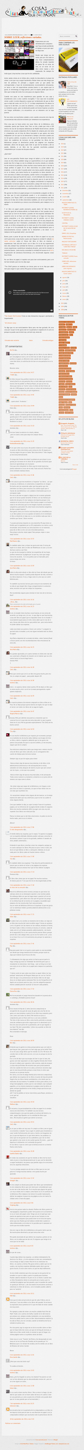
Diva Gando (13, 1357)
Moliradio (61, 392)
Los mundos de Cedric (64, 355)
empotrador (67, 407)
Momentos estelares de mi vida (66, 322)
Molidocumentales (63, 335)
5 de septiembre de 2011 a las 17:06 (22, 827)
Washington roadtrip (64, 348)
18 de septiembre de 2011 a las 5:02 (22, 1419)
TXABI (12, 375)
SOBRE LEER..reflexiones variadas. (23, 37)
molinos (12, 609)
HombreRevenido (15, 443)
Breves (60, 397)
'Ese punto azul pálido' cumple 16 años (67, 451)
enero (64, 299)
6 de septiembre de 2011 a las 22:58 (22, 1386)
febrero (64, 296)
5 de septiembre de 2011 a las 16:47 (22, 711)
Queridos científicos (64, 361)
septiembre (65, 200)
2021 (62, 156)
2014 (62, 178)
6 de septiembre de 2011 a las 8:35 (21, 1246)
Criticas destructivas (64, 337)
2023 (62, 150)
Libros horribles (63, 386)
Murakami (61, 405)
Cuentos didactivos (70, 384)
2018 (62, 166)
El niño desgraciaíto (16, 829)
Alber (12, 917)
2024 (62, 147)
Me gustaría (73, 363)
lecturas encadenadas (64, 394)
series (71, 410)
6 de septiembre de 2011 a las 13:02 (22, 1370)
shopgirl (12, 1180)
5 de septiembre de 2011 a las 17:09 (22, 856)
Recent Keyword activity (65, 368)
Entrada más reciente (12, 340)
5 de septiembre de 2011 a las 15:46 (22, 475)
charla (60, 407)
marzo (64, 293)
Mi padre (61, 350)
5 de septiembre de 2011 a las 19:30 (22, 1102)
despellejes (73, 348)
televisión (61, 412)
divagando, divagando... (68, 423)
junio (64, 284)
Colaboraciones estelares (65, 376)
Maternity (69, 327)
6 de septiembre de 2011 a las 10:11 (22, 1293)
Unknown (13, 1406)
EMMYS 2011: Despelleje (69, 233)
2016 (62, 172)
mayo (64, 287)
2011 (62, 188)
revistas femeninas (63, 410)
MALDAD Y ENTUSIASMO (69, 242)
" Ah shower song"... (10, 323)
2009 (62, 306)
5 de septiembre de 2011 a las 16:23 (22, 606)
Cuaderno (61, 384)
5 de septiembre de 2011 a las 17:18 (22, 885)
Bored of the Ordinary (67, 443)
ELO (51, 250)
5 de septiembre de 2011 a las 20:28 (22, 1151)
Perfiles (75, 327)
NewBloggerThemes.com (51, 1443)
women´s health (69, 412)
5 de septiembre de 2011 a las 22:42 (22, 1178)
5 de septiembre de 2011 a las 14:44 (22, 406)
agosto (64, 277)
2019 (62, 163)
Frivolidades (62, 327)
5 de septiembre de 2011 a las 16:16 (22, 600)
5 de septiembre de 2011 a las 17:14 (22, 872)
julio (63, 281)
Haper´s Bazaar (63, 402)
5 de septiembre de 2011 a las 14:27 (22, 372)
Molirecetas (62, 389)
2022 (62, 153)
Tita (11, 731)
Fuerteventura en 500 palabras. (67, 399)
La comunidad (62, 345)
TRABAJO (64, 253)
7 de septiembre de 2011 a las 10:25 (22, 1403)
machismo (73, 394)
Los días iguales (70, 371)
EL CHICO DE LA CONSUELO (65, 458)
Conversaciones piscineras (65, 379)
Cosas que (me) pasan (41, 1440)
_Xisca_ (12, 602)
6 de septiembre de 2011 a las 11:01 (22, 1355)
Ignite (70, 402)
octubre (64, 197)
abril (63, 290)
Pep (11, 946)
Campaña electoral (64, 363)
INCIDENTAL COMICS (67, 441)
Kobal (12, 1388)
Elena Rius (13, 991)
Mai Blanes (13, 541)
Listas (70, 386)
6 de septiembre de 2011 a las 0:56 (21, 1203)
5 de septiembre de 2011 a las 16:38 (22, 680)
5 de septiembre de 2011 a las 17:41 (22, 944)
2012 (62, 184)
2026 (62, 144)
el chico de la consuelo (17, 887)
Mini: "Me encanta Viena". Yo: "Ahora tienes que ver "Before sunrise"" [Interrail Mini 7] (69, 426)
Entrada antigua (48, 340)
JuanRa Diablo (14, 1153)
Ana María (13, 568)
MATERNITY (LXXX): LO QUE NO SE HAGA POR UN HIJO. (70, 228)
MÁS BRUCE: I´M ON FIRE (69, 250)
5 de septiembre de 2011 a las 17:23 (22, 914)
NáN (11, 1296)
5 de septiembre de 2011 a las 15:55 (22, 539)
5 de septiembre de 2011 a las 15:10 (22, 426)
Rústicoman (62, 381)
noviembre (65, 193)
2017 (62, 169)
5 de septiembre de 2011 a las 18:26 (22, 1002)
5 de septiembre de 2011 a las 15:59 (22, 566)
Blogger (74, 469)
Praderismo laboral (64, 374)
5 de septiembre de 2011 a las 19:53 (22, 1122)
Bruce (71, 335)
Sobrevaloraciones (71, 389)
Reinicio (63, 461)
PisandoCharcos (63, 366)
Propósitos (69, 381)
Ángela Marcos (15, 714)
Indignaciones (62, 330)
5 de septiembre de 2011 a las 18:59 (22, 1040)
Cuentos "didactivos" (64, 342)
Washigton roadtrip (70, 405)
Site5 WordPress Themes (27, 1443)
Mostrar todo (75, 464)
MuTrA (12, 350)
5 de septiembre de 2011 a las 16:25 (22, 647)
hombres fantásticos (70, 350)
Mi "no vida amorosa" (64, 358)
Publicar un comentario (12, 1423)
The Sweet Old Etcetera (13, 316)
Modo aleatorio (71, 330)
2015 (62, 175)
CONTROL (65, 223)
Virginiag (13, 1205)
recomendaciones (63, 332)
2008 (62, 310)
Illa (11, 859)
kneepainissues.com (64, 1443)
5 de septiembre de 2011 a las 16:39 (22, 696)
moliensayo (62, 371)
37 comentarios (37, 35)
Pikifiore (12, 1104)
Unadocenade (62, 340)
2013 (62, 181)
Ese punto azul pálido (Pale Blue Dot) (67, 448)
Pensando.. (62, 324)
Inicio (31, 340)
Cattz (12, 477)
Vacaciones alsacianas (71, 392)
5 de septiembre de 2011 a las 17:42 (22, 989)
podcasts (71, 332)
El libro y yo (26, 35)
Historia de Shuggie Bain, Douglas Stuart (68, 435)
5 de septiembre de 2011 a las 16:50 (22, 729)
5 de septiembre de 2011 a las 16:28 (22, 667)
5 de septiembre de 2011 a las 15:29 (22, 441)
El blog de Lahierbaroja (68, 433)
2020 (62, 159)
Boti (11, 1043)
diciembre (65, 190)
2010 (62, 303)
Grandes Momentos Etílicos (66, 353)
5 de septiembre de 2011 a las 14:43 (22, 395)
